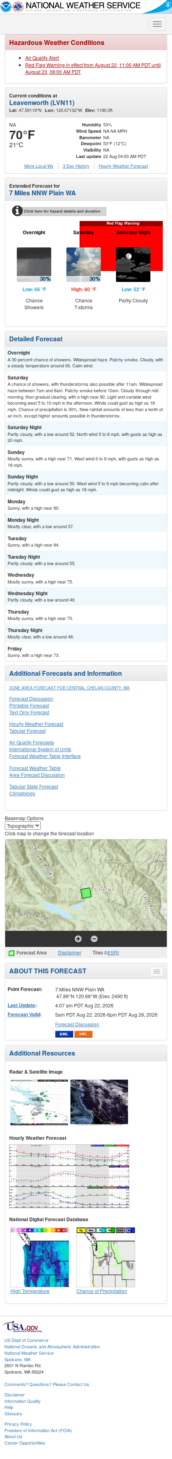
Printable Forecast (29, 705)
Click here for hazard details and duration (62, 211)
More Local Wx (39, 165)
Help (8, 1407)
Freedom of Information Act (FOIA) (38, 1430)
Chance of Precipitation (101, 1290)
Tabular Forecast (27, 730)
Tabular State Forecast (33, 786)
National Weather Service (29, 1353)
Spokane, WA (17, 1359)
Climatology (22, 793)
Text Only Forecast (29, 712)
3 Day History (76, 165)
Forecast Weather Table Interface (45, 755)
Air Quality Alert (42, 57)
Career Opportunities (24, 1442)
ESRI (113, 952)
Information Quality (22, 1401)
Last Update (21, 1005)
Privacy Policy (18, 1423)
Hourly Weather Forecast (36, 723)
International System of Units (40, 749)
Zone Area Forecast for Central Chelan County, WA (69, 688)
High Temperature (30, 1290)
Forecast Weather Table (35, 767)
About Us (13, 1436)
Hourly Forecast (123, 165)
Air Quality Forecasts (31, 742)
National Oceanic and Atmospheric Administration (52, 1346)
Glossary (13, 1413)
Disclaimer (69, 952)
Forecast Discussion (31, 698)
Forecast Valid (24, 1014)
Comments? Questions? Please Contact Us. (47, 1384)
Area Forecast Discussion (37, 774)
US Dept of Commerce (26, 1340)
